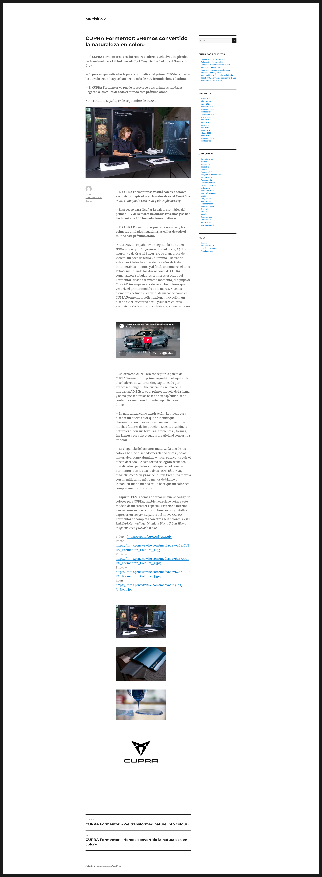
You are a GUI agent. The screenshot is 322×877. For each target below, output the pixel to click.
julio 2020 (205, 120)
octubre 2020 (206, 112)
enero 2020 (205, 136)
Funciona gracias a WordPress (109, 866)
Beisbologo (205, 167)
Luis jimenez (206, 199)
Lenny (203, 196)
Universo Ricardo (208, 225)
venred (88, 194)
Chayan (89, 201)
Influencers (205, 188)
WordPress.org (207, 251)
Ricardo (204, 214)
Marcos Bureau (207, 204)
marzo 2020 (205, 130)
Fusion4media (206, 180)
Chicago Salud (206, 172)
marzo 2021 (205, 99)
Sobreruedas (206, 220)
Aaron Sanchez (207, 159)
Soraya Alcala (206, 222)
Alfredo (204, 162)
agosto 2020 (206, 117)
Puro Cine (204, 212)
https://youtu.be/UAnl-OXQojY (149, 536)
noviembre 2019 (207, 138)
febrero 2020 (206, 133)
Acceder (204, 243)
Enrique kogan (206, 177)
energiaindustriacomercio (211, 175)
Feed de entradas (207, 246)
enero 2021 (205, 104)
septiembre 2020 (207, 114)
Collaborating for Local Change (213, 59)
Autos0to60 (205, 164)
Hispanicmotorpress (209, 185)
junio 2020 (205, 122)
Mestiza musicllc (207, 206)
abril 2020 (205, 128)
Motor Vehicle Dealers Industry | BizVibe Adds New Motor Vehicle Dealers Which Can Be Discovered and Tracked (218, 78)
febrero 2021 (206, 101)
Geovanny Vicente (208, 183)
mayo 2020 (205, 125)
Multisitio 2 (96, 19)
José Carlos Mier (207, 191)
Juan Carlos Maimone (209, 193)
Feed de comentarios (209, 248)
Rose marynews (207, 217)
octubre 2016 (206, 141)
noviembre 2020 (207, 109)
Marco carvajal (206, 201)
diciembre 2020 (207, 107)
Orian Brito (205, 209)
